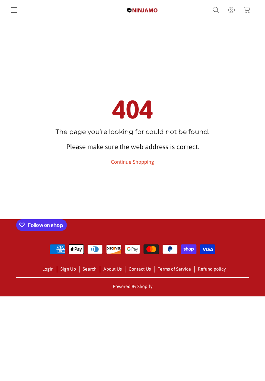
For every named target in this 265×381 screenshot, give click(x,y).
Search (90, 269)
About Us (112, 269)
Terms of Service (174, 269)
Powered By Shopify (133, 286)
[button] (14, 10)
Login (48, 269)
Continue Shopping (132, 162)
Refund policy (212, 269)
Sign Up (68, 269)
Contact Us (140, 269)
